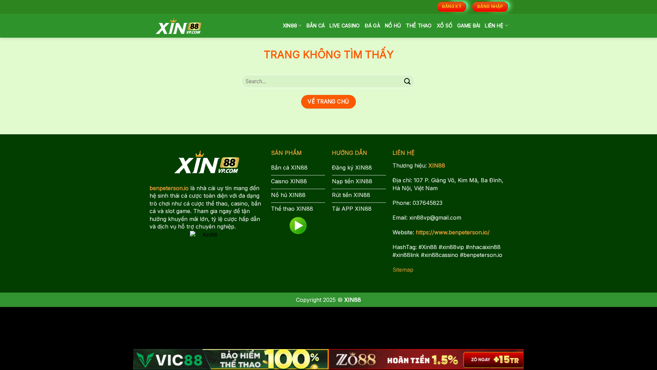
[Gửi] (407, 81)
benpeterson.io (169, 188)
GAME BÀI (468, 25)
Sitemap (402, 269)
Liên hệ (494, 25)
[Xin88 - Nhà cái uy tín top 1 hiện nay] (178, 25)
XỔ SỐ (444, 25)
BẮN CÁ (316, 25)
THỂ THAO (418, 25)
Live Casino (345, 25)
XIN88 (290, 25)
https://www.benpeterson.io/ (453, 232)
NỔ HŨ (393, 25)
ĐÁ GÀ (372, 25)
